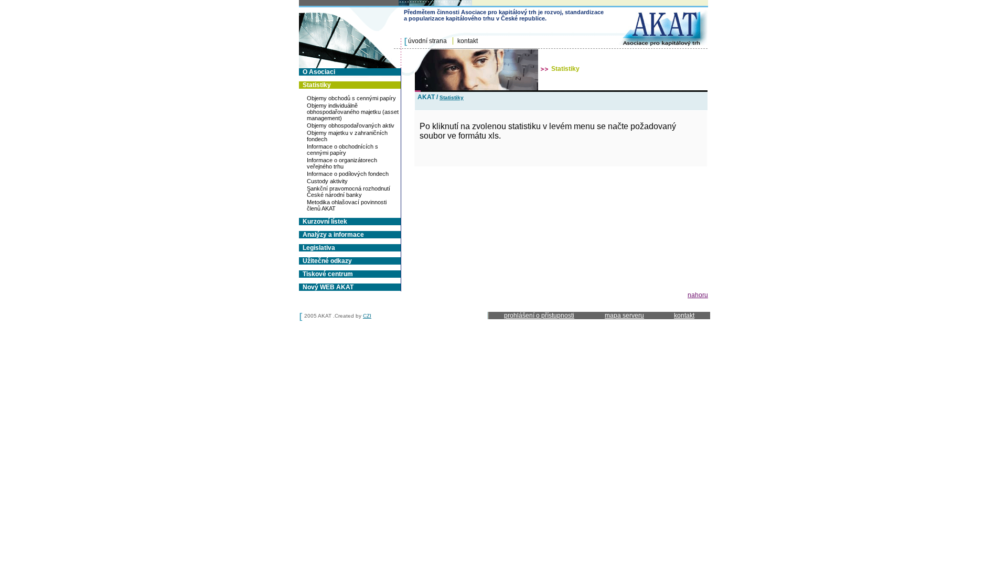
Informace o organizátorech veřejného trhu (342, 163)
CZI (367, 316)
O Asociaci (319, 72)
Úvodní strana (427, 41)
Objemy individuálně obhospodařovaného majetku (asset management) (353, 111)
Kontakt (467, 41)
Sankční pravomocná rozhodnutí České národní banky (348, 191)
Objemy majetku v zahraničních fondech (347, 136)
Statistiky (317, 85)
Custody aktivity (327, 181)
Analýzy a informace (333, 234)
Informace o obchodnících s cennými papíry (342, 149)
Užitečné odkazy (327, 261)
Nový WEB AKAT (328, 287)
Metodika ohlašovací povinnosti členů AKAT (347, 205)
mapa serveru (624, 315)
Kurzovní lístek (325, 221)
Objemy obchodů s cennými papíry (351, 98)
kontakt (684, 315)
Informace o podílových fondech (348, 174)
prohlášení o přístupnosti (539, 315)
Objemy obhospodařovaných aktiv (350, 125)
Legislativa (319, 247)
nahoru (698, 295)
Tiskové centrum (328, 274)
